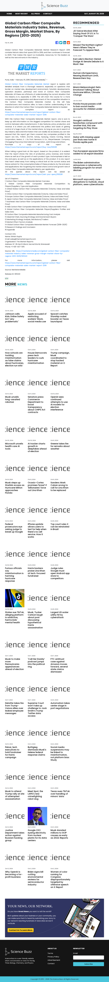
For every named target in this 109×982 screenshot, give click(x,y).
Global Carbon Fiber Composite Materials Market (27, 84)
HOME (9, 13)
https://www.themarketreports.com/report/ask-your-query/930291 (34, 174)
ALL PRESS (35, 13)
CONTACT (47, 13)
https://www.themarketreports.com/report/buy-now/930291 (31, 147)
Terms (50, 953)
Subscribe (88, 964)
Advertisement (54, 960)
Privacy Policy (53, 956)
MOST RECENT (21, 13)
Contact (51, 963)
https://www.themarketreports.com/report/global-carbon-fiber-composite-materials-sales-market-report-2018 (33, 113)
